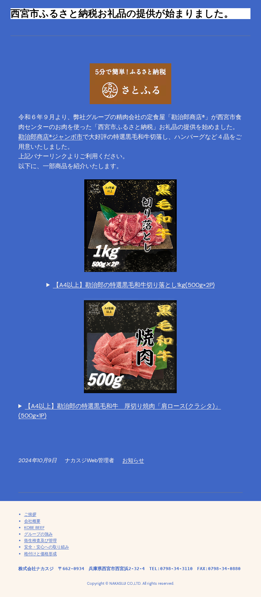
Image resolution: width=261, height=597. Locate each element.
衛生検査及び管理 (40, 540)
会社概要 (32, 521)
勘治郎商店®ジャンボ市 (50, 137)
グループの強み (38, 534)
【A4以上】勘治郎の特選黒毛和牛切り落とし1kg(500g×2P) (134, 285)
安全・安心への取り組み (46, 547)
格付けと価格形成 (40, 553)
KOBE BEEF (34, 527)
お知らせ (133, 460)
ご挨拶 (30, 514)
